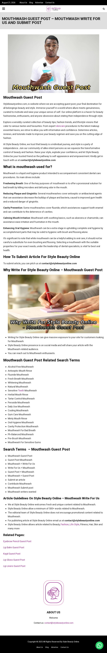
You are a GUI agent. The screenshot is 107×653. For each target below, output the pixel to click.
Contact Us (49, 3)
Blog (31, 3)
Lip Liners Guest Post (14, 566)
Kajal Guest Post (11, 553)
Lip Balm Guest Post (13, 547)
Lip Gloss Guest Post (14, 559)
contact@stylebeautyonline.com (58, 623)
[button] (99, 645)
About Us (23, 3)
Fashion (65, 524)
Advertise (39, 3)
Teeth (21, 390)
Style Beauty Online (71, 642)
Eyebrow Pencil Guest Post (17, 541)
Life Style (74, 524)
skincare (60, 126)
